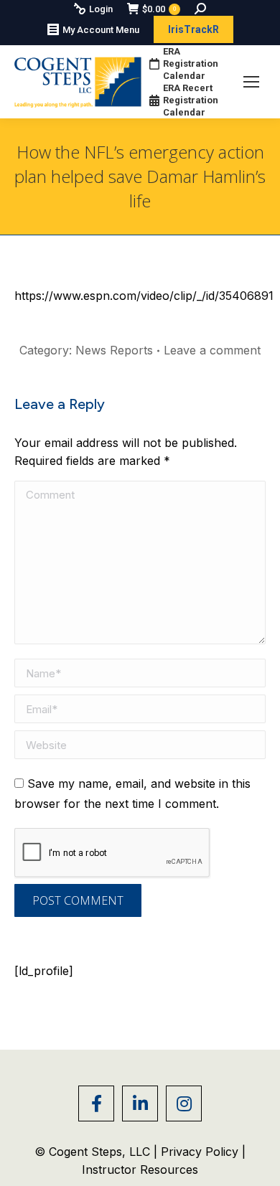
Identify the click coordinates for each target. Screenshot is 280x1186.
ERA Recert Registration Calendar (190, 100)
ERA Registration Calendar (190, 63)
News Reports (114, 350)
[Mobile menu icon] (251, 81)
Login (101, 9)
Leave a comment (212, 350)
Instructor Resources (140, 1169)
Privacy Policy (201, 1151)
